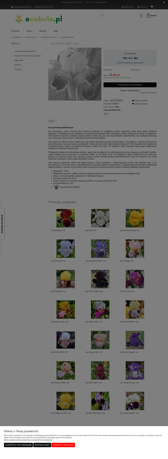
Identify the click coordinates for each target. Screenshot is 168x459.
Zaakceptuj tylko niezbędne (18, 445)
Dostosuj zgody (42, 445)
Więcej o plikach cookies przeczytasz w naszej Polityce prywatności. (28, 440)
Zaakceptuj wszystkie (63, 445)
